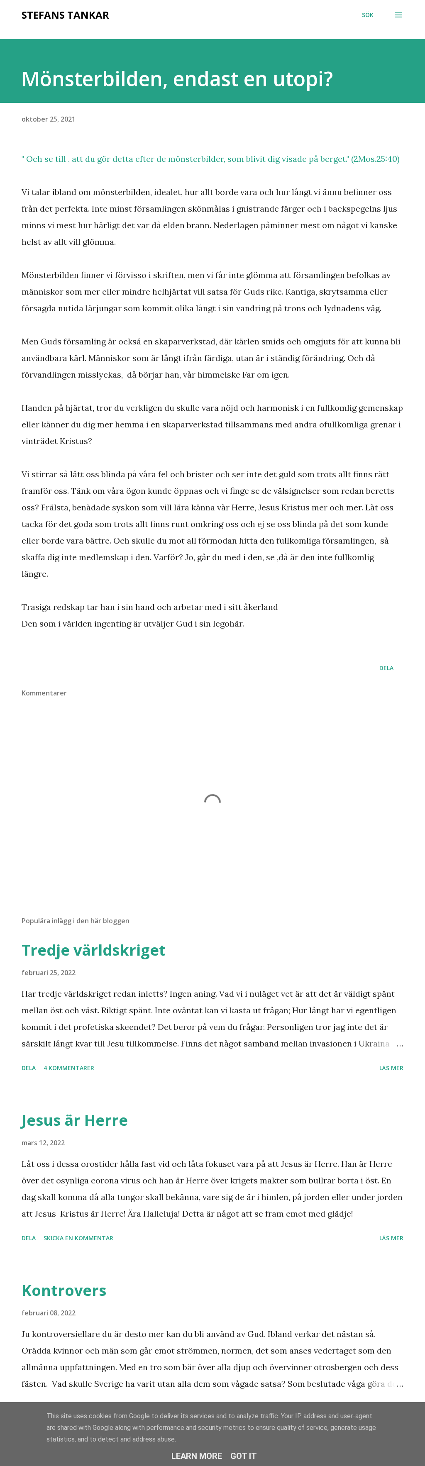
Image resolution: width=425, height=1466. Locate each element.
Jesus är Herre (75, 1120)
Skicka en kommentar (78, 1238)
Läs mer (391, 1068)
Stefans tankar (65, 15)
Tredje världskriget (94, 950)
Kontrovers (64, 1290)
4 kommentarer (69, 1068)
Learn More (196, 1456)
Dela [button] (386, 668)
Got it (243, 1456)
